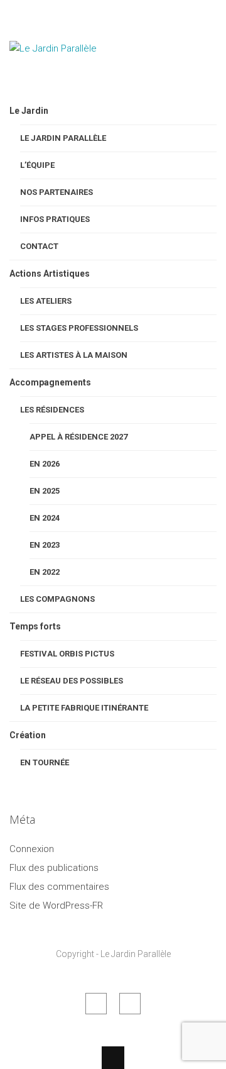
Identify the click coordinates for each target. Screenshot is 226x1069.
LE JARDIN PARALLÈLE (63, 138)
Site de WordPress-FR (56, 905)
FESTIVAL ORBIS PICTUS (67, 653)
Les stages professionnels (79, 328)
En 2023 (45, 545)
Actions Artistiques (49, 274)
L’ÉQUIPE (37, 165)
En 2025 (45, 491)
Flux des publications (54, 867)
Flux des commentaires (59, 886)
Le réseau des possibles (71, 680)
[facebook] (96, 1003)
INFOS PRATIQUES (55, 219)
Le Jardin (28, 111)
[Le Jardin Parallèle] (72, 80)
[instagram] (130, 1003)
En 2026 (45, 463)
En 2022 (45, 572)
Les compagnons (57, 599)
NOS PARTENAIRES (56, 192)
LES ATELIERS (46, 301)
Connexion (31, 849)
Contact (39, 246)
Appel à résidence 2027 (78, 436)
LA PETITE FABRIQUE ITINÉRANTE (84, 707)
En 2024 (45, 518)
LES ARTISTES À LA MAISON (73, 355)
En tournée (44, 762)
